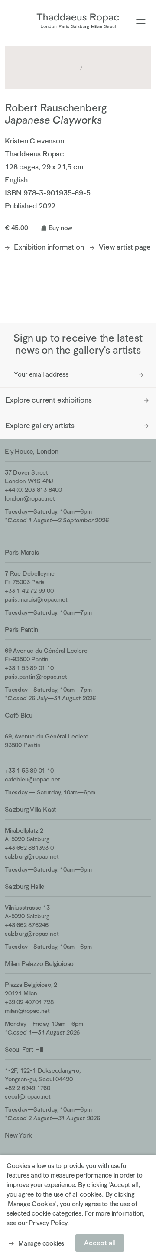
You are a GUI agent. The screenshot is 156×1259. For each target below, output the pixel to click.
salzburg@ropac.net (31, 856)
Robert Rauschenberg (56, 108)
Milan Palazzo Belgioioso (39, 963)
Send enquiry (141, 375)
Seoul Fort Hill (24, 1049)
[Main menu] (141, 22)
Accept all (99, 1243)
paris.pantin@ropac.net (36, 676)
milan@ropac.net (27, 1010)
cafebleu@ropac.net (32, 779)
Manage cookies (41, 1243)
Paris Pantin (21, 629)
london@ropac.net (30, 498)
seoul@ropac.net (28, 1096)
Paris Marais (22, 552)
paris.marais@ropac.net (36, 599)
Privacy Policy (48, 1222)
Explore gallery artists (39, 426)
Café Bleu (18, 715)
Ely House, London (31, 451)
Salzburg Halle (24, 886)
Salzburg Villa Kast (30, 809)
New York (18, 1135)
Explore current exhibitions (48, 400)
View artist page (125, 247)
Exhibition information (49, 247)
